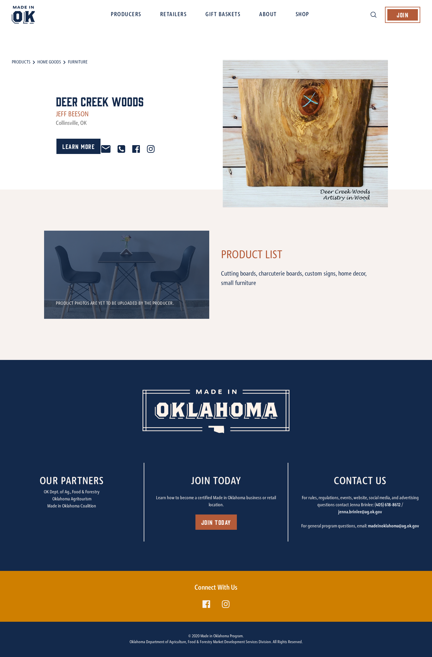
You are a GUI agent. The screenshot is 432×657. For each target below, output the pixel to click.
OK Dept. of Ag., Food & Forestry (72, 492)
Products (21, 62)
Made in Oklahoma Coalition (71, 506)
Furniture (78, 62)
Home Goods (49, 62)
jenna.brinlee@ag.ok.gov (360, 512)
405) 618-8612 (388, 505)
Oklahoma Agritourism (71, 499)
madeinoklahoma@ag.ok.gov (393, 526)
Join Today (216, 522)
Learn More (78, 146)
